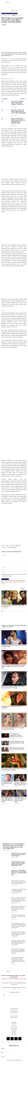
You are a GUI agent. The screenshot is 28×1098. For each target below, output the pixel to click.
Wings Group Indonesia (12, 547)
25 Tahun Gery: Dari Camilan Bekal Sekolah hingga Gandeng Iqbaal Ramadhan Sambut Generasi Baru (18, 942)
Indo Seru (14, 1025)
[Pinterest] (14, 48)
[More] (20, 48)
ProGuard (11, 545)
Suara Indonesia (14, 1034)
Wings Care (8, 58)
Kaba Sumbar (14, 1032)
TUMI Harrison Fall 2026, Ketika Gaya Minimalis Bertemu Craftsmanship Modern (18, 890)
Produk (7, 545)
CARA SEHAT (9, 13)
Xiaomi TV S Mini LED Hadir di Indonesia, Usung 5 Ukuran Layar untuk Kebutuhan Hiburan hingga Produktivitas (18, 899)
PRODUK (3, 13)
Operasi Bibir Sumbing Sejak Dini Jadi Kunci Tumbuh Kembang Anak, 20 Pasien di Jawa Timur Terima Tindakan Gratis (17, 960)
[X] (10, 48)
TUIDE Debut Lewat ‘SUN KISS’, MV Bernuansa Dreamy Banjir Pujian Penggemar (18, 854)
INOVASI (15, 13)
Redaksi (4, 24)
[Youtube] (19, 1038)
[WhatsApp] (17, 48)
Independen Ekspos (14, 1023)
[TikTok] (12, 1038)
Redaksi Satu (14, 1031)
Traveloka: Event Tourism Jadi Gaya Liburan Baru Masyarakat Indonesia (18, 916)
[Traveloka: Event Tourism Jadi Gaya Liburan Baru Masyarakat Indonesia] (5, 917)
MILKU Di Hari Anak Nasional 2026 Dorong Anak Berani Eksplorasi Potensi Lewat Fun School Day (18, 908)
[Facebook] (7, 48)
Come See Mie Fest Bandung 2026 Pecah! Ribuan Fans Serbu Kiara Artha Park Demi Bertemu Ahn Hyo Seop (18, 925)
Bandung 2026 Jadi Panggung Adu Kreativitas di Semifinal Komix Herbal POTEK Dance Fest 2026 (18, 950)
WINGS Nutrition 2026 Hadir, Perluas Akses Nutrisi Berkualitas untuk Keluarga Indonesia (18, 882)
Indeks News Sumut (14, 1028)
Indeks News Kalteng (14, 1026)
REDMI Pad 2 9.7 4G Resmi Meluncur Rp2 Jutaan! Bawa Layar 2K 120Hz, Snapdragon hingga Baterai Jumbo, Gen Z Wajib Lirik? (13, 846)
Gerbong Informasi (14, 1029)
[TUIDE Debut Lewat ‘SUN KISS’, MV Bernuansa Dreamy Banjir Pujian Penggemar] (5, 856)
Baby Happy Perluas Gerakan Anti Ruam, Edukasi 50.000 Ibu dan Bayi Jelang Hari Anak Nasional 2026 (18, 933)
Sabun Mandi (18, 545)
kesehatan (9, 67)
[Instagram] (8, 1038)
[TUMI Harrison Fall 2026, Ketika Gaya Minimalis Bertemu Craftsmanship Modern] (5, 892)
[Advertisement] (14, 163)
